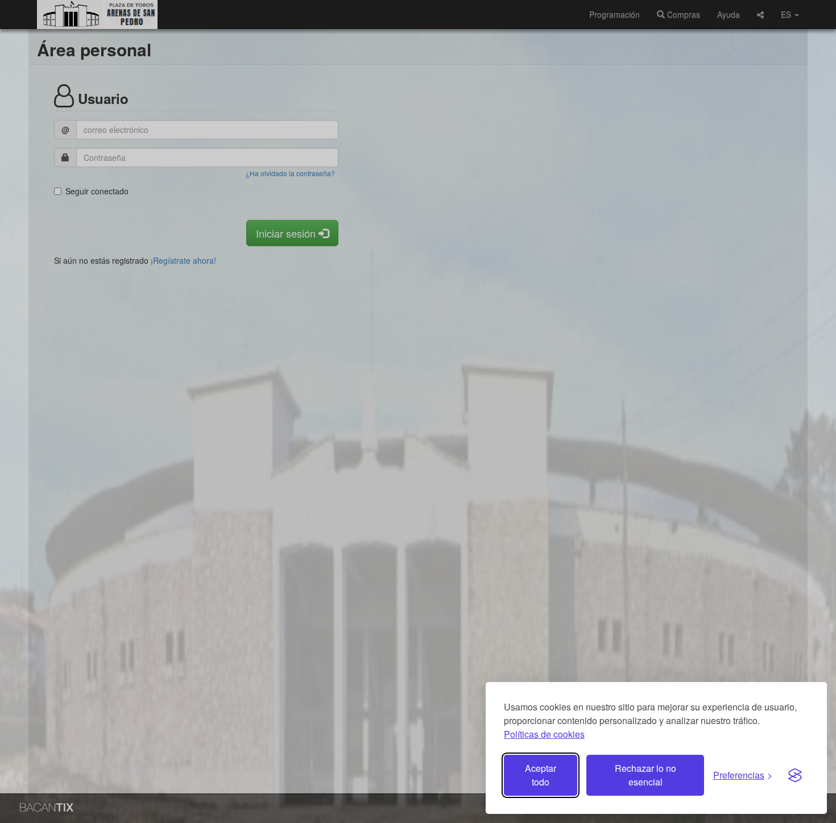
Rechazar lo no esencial (645, 775)
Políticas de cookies (544, 734)
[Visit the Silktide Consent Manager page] (795, 775)
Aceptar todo (540, 775)
